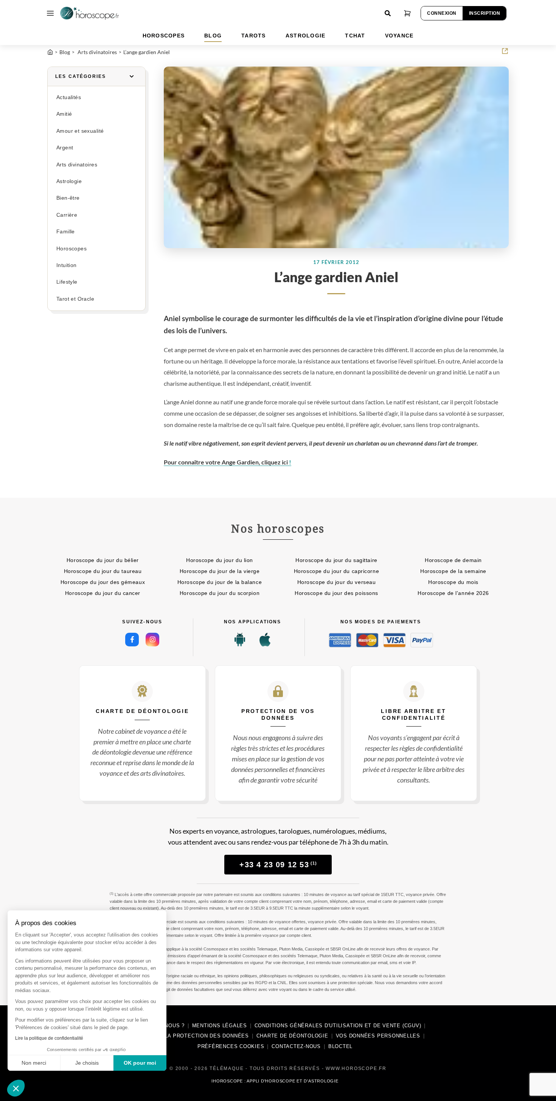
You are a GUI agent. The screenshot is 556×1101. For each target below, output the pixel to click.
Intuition (66, 265)
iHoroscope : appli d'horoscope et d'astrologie (274, 1081)
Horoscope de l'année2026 (453, 593)
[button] (16, 1088)
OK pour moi (140, 1063)
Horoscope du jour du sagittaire (336, 560)
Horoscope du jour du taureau (103, 571)
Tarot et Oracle (75, 299)
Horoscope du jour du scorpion (219, 593)
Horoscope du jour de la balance (219, 582)
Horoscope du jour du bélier (103, 560)
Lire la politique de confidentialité (49, 1038)
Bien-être (68, 198)
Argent (64, 148)
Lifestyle (67, 282)
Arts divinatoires (76, 165)
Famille (65, 231)
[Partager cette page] (505, 51)
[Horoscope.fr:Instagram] (152, 639)
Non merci (34, 1063)
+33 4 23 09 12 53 (278, 864)
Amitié (64, 114)
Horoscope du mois (453, 582)
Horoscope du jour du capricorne (336, 571)
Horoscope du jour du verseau (336, 582)
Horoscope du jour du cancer (102, 593)
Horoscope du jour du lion (219, 560)
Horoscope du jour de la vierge (220, 571)
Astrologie (69, 181)
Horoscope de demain (453, 560)
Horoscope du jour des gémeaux (103, 582)
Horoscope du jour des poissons (336, 593)
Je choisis (87, 1063)
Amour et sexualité (80, 131)
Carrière (66, 215)
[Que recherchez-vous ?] (388, 13)
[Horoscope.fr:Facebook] (132, 639)
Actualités (68, 97)
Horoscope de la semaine (453, 571)
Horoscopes (71, 249)
